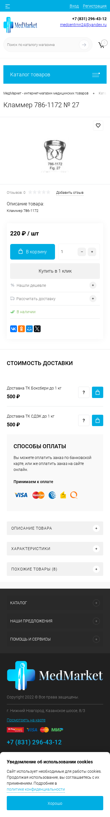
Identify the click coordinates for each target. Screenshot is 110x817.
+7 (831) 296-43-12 (89, 18)
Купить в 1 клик (55, 271)
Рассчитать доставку (36, 298)
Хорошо (55, 803)
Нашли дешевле (31, 285)
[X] (37, 328)
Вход (74, 6)
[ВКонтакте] (13, 328)
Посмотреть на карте (26, 720)
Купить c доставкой (97, 392)
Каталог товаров (30, 74)
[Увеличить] (55, 151)
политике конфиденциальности (36, 789)
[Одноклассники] (21, 328)
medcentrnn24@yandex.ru (83, 24)
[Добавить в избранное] (98, 126)
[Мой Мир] (29, 328)
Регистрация (95, 6)
